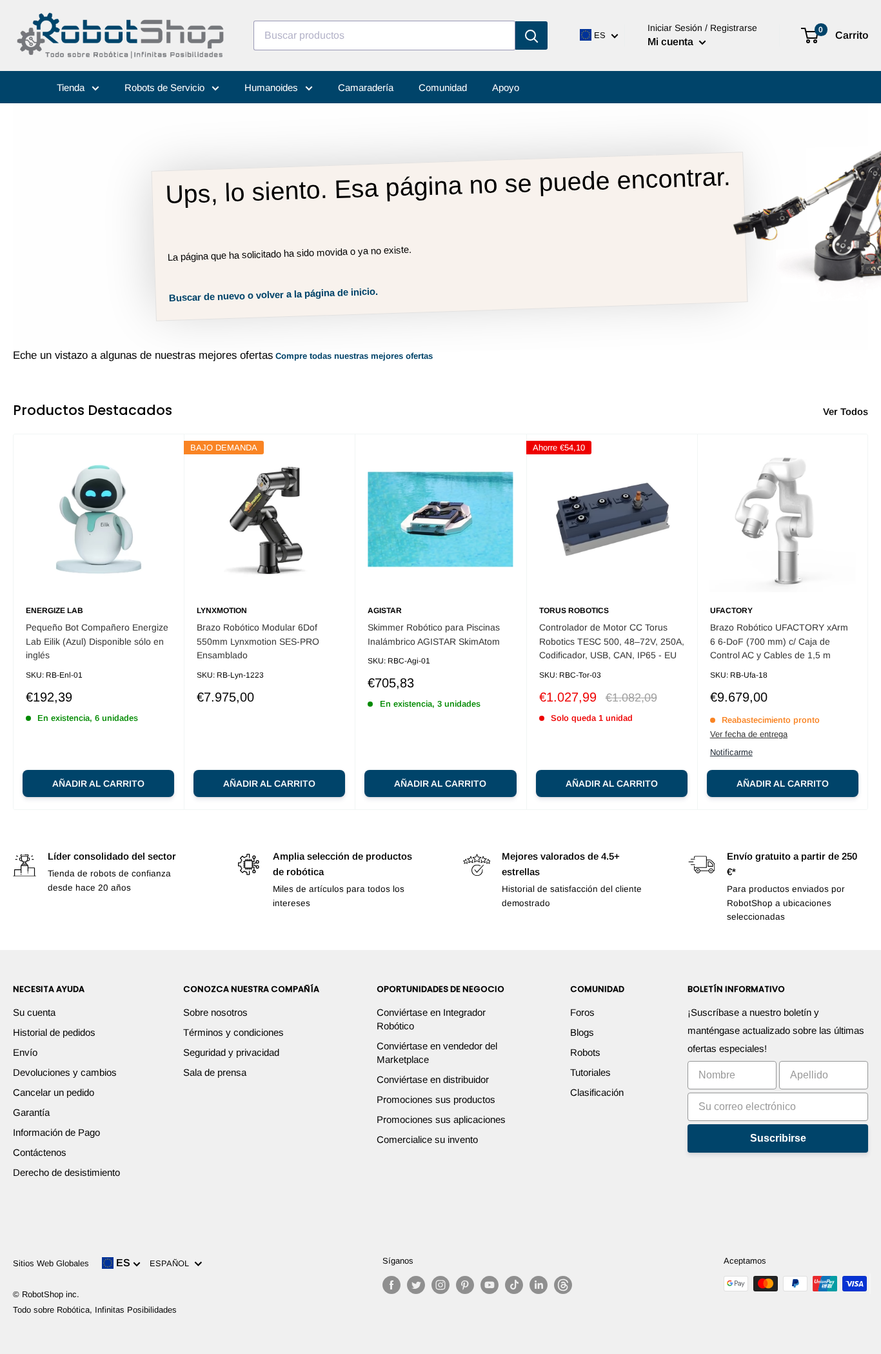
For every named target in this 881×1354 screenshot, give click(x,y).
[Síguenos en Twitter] (416, 1285)
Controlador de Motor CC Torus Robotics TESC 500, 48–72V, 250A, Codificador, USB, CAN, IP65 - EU (611, 641)
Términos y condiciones (233, 1032)
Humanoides (272, 87)
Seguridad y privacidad (231, 1052)
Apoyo (505, 87)
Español (172, 1263)
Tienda (72, 87)
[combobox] (384, 35)
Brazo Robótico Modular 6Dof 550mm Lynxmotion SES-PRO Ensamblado (258, 641)
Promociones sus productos (436, 1099)
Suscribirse (778, 1138)
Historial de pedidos (54, 1032)
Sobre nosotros (215, 1012)
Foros (582, 1012)
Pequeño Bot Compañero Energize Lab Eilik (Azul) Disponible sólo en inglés (97, 641)
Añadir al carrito (98, 783)
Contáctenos (39, 1152)
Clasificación (597, 1092)
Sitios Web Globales (51, 1263)
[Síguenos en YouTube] (489, 1285)
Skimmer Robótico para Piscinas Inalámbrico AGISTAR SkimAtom (434, 634)
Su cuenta (34, 1012)
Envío (25, 1052)
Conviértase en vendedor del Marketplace (437, 1052)
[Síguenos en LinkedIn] (539, 1285)
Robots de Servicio (165, 87)
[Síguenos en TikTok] (514, 1285)
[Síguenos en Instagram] (440, 1285)
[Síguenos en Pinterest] (465, 1285)
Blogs (582, 1032)
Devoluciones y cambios (65, 1072)
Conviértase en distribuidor (433, 1079)
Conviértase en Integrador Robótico (431, 1019)
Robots (585, 1052)
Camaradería (365, 87)
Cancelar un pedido (53, 1092)
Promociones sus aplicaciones (441, 1119)
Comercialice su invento (427, 1139)
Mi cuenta (672, 41)
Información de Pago (56, 1132)
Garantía (31, 1112)
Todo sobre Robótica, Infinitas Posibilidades (95, 1310)
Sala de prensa (214, 1072)
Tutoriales (590, 1072)
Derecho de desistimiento (66, 1172)
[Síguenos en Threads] (563, 1285)
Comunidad (443, 87)
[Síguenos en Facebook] (391, 1285)
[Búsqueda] (531, 35)
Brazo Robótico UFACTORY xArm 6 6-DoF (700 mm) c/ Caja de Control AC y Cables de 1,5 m (779, 641)
